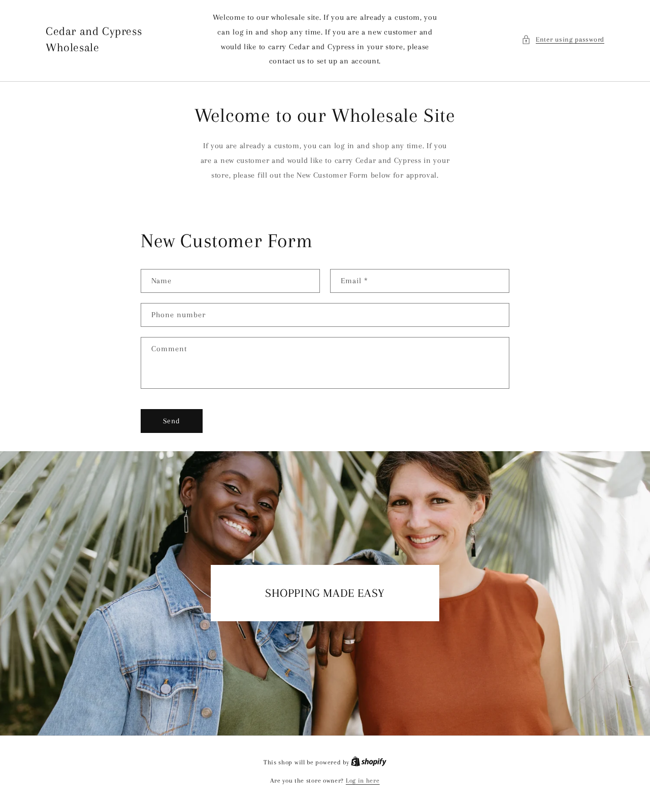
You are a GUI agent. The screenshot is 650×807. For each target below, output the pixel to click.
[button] (563, 39)
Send (171, 421)
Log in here (363, 780)
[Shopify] (368, 762)
